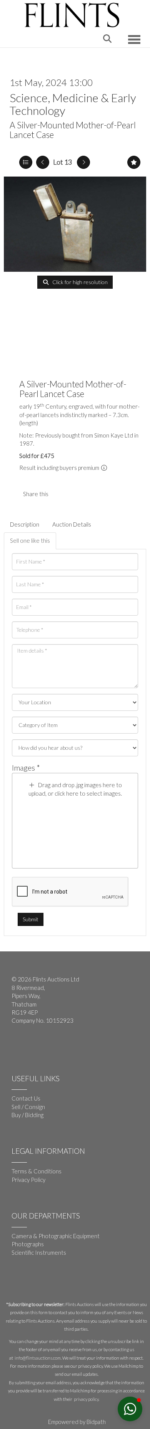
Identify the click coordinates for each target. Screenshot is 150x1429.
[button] (130, 1409)
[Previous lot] (42, 162)
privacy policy (86, 1399)
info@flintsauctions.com (38, 1357)
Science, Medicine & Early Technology (73, 104)
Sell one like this (30, 540)
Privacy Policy (28, 1179)
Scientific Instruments (39, 1252)
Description (24, 524)
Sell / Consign (28, 1106)
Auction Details (71, 524)
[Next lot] (83, 162)
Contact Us (26, 1098)
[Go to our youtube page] (34, 1045)
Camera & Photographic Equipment (56, 1235)
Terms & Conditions (37, 1171)
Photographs (28, 1243)
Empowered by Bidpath (77, 1421)
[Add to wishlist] (133, 162)
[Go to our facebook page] (19, 1045)
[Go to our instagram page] (76, 493)
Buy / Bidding (27, 1114)
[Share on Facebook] (60, 493)
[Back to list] (25, 162)
